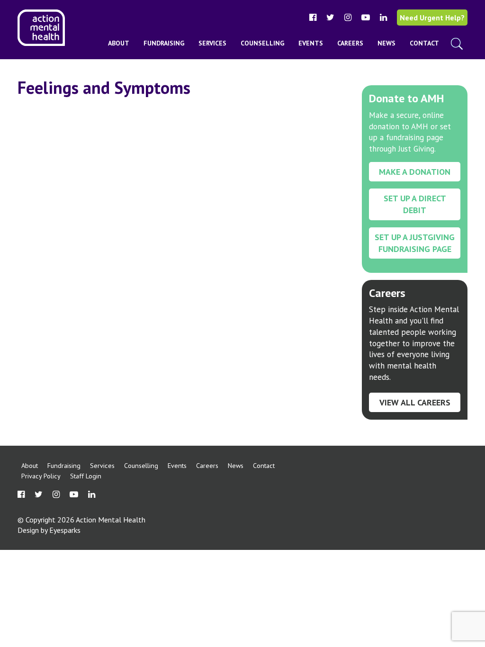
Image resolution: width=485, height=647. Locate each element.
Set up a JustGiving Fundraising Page (415, 243)
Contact (424, 43)
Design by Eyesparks (49, 530)
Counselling (262, 43)
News (386, 43)
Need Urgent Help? (432, 17)
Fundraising (164, 43)
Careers (350, 43)
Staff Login (85, 475)
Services (212, 43)
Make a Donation (414, 171)
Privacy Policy (41, 475)
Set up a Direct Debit (415, 204)
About (118, 43)
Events (310, 43)
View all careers (414, 402)
